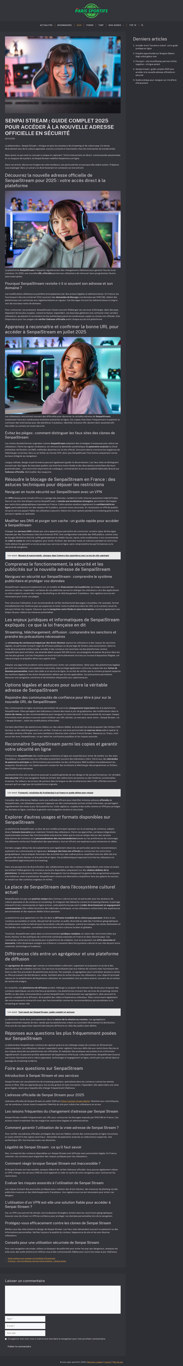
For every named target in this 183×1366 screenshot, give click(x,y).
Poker (90, 25)
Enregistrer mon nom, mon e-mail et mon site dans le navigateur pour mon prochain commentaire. (57, 1339)
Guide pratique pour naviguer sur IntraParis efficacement (31, 1258)
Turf (101, 25)
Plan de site (118, 1362)
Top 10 (132, 25)
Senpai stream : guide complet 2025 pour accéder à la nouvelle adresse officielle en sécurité (155, 72)
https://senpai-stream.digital (75, 1101)
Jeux (79, 25)
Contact (107, 1362)
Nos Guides (115, 25)
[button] (142, 25)
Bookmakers (65, 25)
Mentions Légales (95, 1362)
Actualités (46, 25)
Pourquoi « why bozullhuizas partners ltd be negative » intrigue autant (37, 1261)
